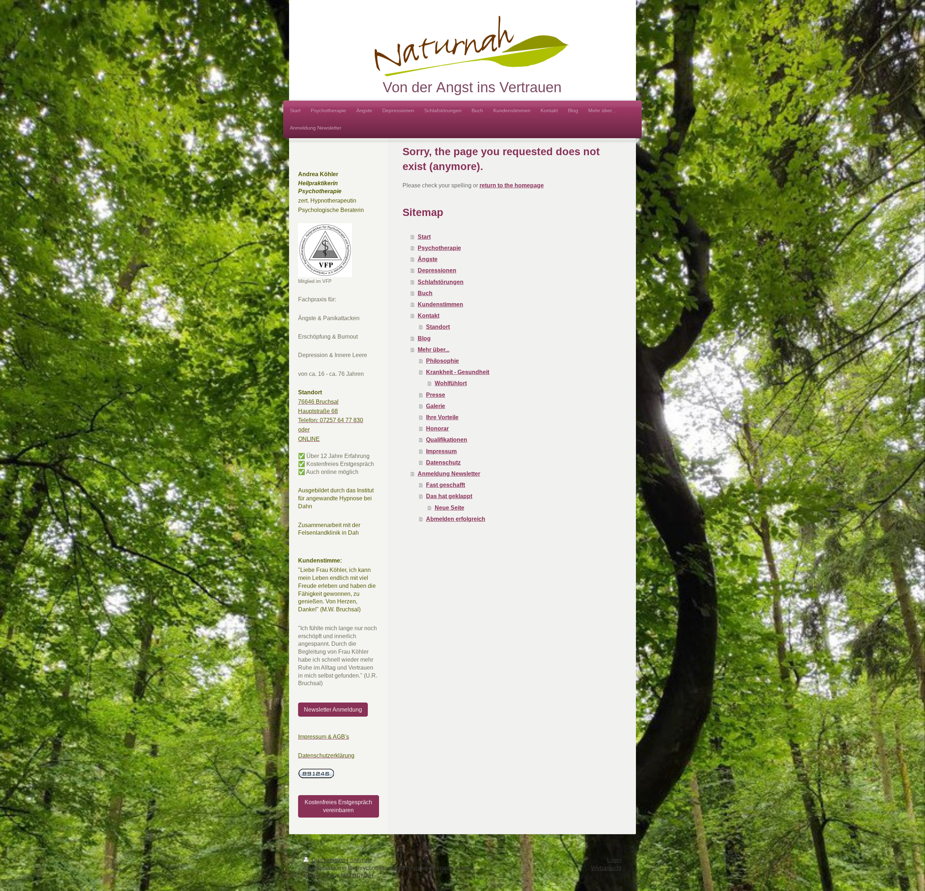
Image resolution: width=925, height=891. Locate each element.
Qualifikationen (446, 440)
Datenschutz (443, 462)
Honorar (437, 428)
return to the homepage (511, 185)
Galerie (435, 406)
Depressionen (437, 270)
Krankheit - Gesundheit (457, 372)
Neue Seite (449, 508)
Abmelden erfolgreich (455, 519)
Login (614, 860)
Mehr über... (433, 350)
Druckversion (328, 860)
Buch (425, 293)
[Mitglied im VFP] (325, 250)
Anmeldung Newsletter (449, 474)
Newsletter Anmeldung (333, 710)
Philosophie (442, 361)
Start (424, 237)
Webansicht (606, 868)
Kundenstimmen (440, 304)
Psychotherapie (439, 248)
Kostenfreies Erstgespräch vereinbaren (338, 806)
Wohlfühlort (451, 383)
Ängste (428, 259)
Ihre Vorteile (442, 417)
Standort (438, 327)
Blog (424, 338)
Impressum (441, 451)
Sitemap (360, 860)
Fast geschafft (445, 485)
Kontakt (428, 316)
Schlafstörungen (441, 282)
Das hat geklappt (449, 496)
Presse (435, 395)
